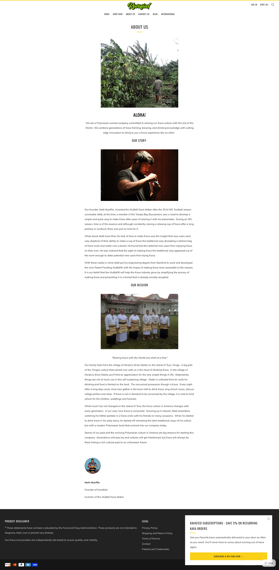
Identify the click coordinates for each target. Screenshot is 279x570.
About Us (130, 14)
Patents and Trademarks (155, 549)
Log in (254, 4)
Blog (155, 14)
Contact (146, 543)
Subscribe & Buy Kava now (227, 556)
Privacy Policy (150, 527)
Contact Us (144, 14)
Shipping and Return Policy (157, 533)
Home (106, 14)
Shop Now (118, 14)
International (168, 14)
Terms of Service (151, 538)
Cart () (264, 4)
